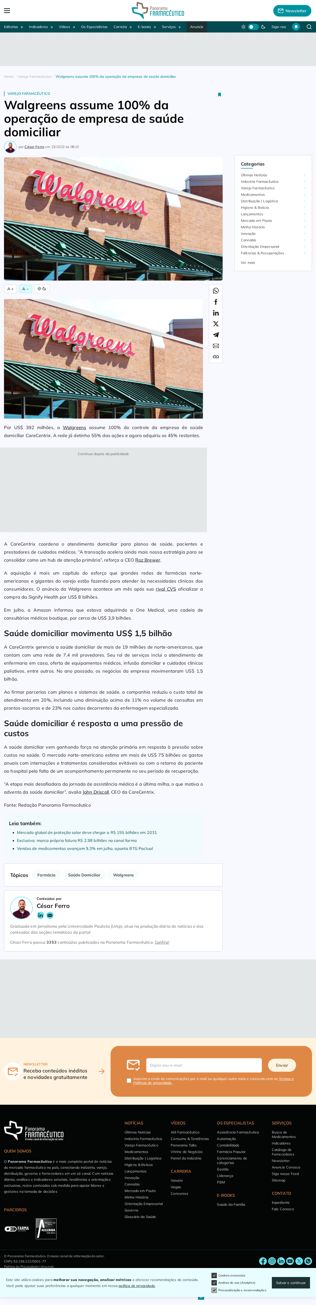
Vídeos (64, 27)
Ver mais (248, 262)
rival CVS (166, 589)
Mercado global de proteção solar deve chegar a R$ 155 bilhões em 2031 (87, 832)
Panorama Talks (184, 1145)
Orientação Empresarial (260, 246)
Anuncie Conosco (286, 1167)
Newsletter (281, 1160)
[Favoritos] (296, 27)
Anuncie (196, 27)
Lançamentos (252, 214)
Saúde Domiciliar (84, 874)
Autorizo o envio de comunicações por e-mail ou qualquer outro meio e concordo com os (213, 1081)
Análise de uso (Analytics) (236, 1282)
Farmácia (46, 874)
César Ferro (34, 147)
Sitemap (278, 1180)
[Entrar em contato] (263, 1261)
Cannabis (248, 240)
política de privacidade (137, 1285)
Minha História (253, 227)
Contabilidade (228, 1145)
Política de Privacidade (21, 1266)
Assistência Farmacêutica (238, 1132)
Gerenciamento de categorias (232, 1160)
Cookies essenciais (231, 1275)
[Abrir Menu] (35, 10)
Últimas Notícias (254, 175)
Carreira (120, 27)
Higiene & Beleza (255, 207)
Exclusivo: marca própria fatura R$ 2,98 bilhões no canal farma (77, 840)
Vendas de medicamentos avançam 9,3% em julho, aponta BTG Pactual (85, 848)
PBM (221, 1182)
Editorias (11, 27)
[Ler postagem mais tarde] (220, 95)
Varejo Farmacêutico (28, 93)
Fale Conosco (283, 1209)
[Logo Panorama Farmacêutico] (158, 10)
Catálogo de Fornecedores (283, 1151)
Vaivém (177, 1180)
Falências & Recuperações (262, 253)
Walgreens (74, 427)
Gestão (223, 1169)
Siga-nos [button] (279, 27)
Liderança (225, 1175)
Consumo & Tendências (190, 1138)
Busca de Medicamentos (284, 1134)
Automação (226, 1138)
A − (25, 288)
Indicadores (38, 27)
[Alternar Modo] (41, 289)
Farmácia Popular (231, 1151)
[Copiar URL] (216, 357)
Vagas (176, 1187)
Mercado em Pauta (256, 220)
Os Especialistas (94, 27)
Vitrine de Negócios (187, 1151)
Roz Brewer (147, 560)
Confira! (162, 942)
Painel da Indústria (186, 1158)
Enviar (282, 1065)
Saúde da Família (231, 1204)
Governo (131, 1210)
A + (10, 288)
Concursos (179, 1193)
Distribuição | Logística (259, 201)
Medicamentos (253, 194)
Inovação (248, 233)
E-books (144, 27)
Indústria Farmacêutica (260, 181)
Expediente (281, 1202)
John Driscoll (96, 792)
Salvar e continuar (291, 1282)
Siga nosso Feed (285, 1173)
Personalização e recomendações (242, 1290)
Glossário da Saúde (140, 1216)
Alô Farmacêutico (185, 1132)
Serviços (169, 27)
